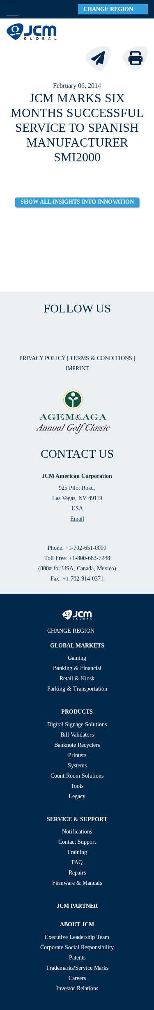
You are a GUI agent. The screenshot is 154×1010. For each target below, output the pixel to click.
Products (77, 712)
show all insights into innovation (77, 202)
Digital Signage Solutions (77, 724)
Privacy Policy (43, 358)
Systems (77, 765)
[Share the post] (103, 57)
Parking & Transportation (77, 689)
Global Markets (77, 646)
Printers (77, 755)
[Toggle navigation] (138, 31)
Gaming (77, 658)
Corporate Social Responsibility (77, 947)
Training (77, 852)
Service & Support (77, 819)
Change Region (110, 9)
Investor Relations (77, 988)
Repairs (77, 873)
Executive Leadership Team (77, 937)
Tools (77, 786)
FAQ (77, 862)
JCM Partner (77, 906)
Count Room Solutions (77, 776)
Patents (77, 958)
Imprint (77, 368)
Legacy (77, 796)
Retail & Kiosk (77, 678)
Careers (77, 978)
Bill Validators (77, 735)
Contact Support (77, 842)
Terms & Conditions (102, 358)
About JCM (77, 924)
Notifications (77, 832)
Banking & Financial (77, 668)
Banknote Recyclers (77, 745)
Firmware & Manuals (77, 883)
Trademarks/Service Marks (77, 968)
